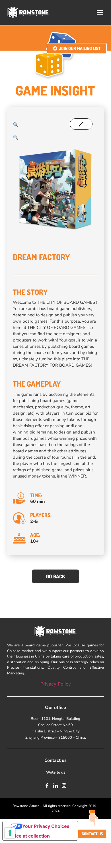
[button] (100, 12)
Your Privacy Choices (45, 826)
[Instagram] (64, 785)
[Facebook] (47, 785)
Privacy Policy (55, 684)
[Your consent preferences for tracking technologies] (10, 833)
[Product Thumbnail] (81, 124)
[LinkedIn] (55, 785)
